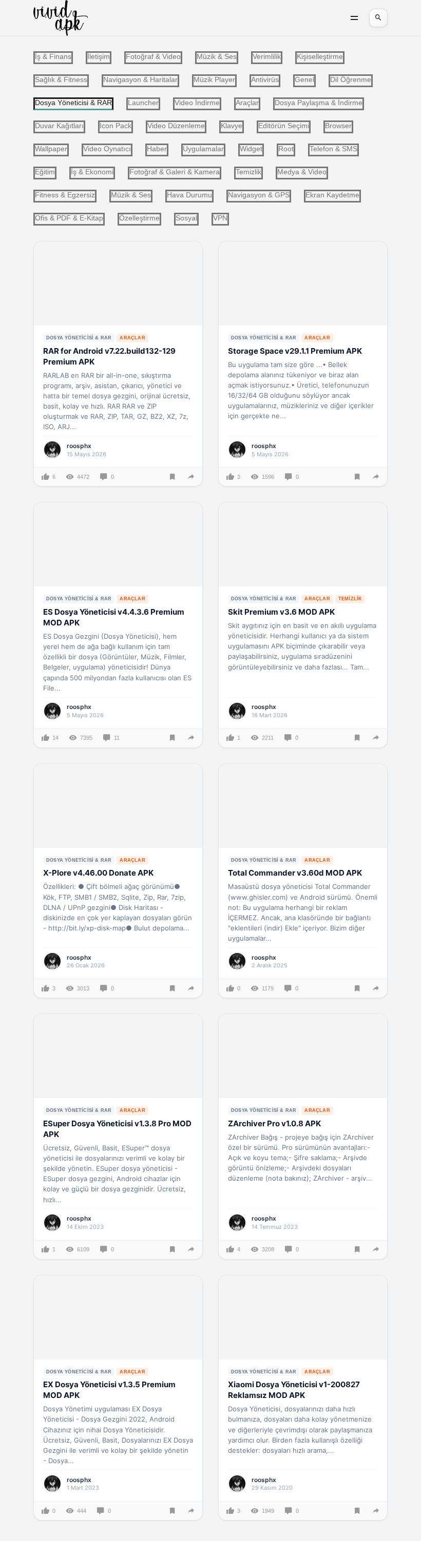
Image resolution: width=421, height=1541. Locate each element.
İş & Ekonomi (92, 172)
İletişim (98, 56)
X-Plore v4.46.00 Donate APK (98, 873)
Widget (251, 149)
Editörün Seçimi (283, 125)
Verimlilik (267, 56)
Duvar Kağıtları (59, 125)
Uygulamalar (203, 149)
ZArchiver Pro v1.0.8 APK (274, 1123)
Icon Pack (115, 125)
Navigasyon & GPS (259, 195)
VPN (220, 218)
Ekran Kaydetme (332, 195)
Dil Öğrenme (350, 79)
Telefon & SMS (333, 149)
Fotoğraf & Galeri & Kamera (174, 172)
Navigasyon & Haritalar (140, 79)
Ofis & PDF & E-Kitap (69, 218)
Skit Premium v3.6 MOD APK (281, 612)
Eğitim (45, 172)
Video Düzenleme (176, 125)
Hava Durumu (189, 195)
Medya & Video (302, 172)
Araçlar (247, 102)
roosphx (79, 446)
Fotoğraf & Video (153, 56)
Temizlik (248, 172)
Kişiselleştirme (320, 56)
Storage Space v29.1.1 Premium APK (295, 351)
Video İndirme (197, 102)
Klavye (231, 125)
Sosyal (186, 218)
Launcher (143, 102)
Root (286, 149)
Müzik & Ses (217, 56)
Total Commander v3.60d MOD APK (295, 873)
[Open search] (378, 18)
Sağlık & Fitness (61, 79)
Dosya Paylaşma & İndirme (318, 102)
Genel (304, 79)
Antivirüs (265, 79)
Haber (157, 149)
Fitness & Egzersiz (65, 195)
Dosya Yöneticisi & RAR (78, 337)
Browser (338, 125)
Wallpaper (51, 149)
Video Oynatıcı (107, 149)
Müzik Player (214, 79)
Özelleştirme (139, 218)
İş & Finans (53, 56)
